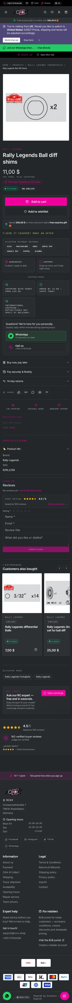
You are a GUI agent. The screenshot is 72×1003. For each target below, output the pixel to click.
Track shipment (11, 882)
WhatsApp (14, 846)
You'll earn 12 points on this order (24, 182)
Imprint (43, 882)
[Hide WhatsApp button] (13, 998)
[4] (25, 511)
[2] (17, 511)
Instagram (33, 839)
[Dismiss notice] (39, 40)
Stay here (28, 40)
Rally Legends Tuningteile (45, 65)
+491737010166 (12, 938)
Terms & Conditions (50, 862)
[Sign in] (59, 12)
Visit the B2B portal (50, 940)
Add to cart (38, 201)
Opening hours (11, 891)
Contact (43, 886)
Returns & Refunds (49, 867)
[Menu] (6, 12)
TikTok (50, 839)
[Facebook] (19, 392)
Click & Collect (11, 872)
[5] (29, 511)
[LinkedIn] (26, 392)
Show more (9, 428)
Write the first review (31, 490)
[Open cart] (66, 12)
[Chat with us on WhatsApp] (7, 996)
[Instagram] (40, 392)
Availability (9, 886)
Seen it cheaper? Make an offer (30, 233)
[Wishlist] (52, 12)
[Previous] (59, 568)
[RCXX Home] (21, 12)
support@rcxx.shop (14, 933)
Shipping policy (47, 872)
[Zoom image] (36, 107)
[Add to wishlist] (37, 577)
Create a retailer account (53, 945)
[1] (14, 511)
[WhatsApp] (33, 392)
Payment (8, 867)
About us (8, 862)
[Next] (66, 568)
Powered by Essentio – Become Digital (50, 997)
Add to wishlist (38, 211)
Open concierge (55, 693)
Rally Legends (14, 617)
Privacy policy (47, 877)
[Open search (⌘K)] (45, 12)
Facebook (13, 839)
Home (5, 65)
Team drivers (10, 901)
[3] (21, 511)
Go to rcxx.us (11, 40)
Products (18, 65)
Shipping (8, 877)
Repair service (11, 896)
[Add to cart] (36, 649)
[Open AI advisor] (64, 996)
